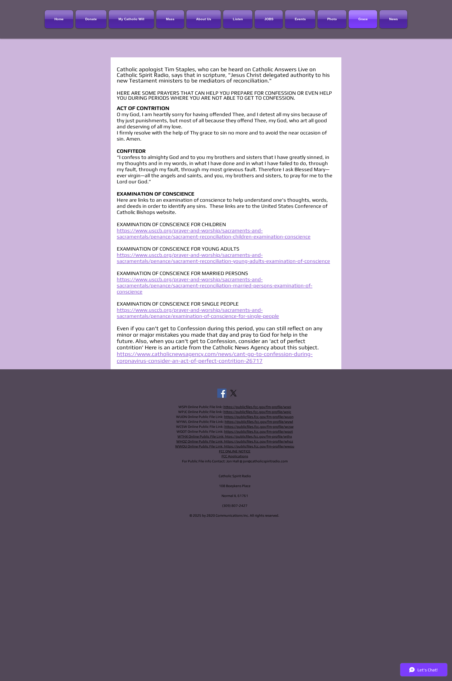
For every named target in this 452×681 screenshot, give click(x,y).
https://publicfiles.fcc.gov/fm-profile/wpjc (257, 412)
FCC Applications (235, 456)
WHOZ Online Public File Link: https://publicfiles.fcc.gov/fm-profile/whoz (234, 441)
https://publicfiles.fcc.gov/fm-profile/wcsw (259, 427)
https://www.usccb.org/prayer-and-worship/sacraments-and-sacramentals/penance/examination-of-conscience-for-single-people (198, 313)
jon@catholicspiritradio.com (265, 461)
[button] (238, 19)
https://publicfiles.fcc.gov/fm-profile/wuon (259, 417)
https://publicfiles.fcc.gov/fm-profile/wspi (257, 407)
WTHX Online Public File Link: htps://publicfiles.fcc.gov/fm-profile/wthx (235, 436)
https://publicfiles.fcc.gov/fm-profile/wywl (259, 422)
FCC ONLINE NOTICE (234, 451)
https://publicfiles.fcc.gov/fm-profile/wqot (258, 431)
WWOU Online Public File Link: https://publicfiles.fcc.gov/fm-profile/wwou (234, 446)
